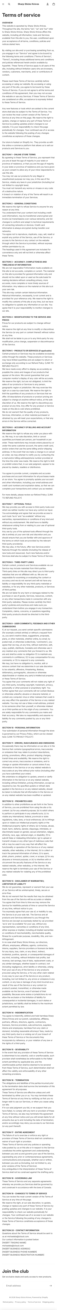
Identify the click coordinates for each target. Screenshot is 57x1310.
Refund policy (8, 1302)
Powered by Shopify (40, 1297)
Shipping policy (48, 1302)
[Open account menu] (48, 4)
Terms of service (34, 1302)
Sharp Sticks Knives (23, 1297)
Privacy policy (20, 1302)
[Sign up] (51, 1286)
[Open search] (9, 4)
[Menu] (3, 4)
